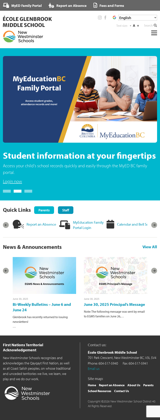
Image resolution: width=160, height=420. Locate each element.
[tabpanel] (80, 120)
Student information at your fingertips (79, 155)
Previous (6, 225)
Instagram (100, 18)
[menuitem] (22, 5)
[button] (150, 25)
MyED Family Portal (26, 5)
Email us (94, 368)
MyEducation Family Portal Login (88, 225)
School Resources (99, 391)
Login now (12, 181)
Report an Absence (71, 5)
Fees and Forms (111, 5)
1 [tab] (7, 191)
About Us (133, 385)
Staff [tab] (65, 210)
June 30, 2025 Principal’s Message (114, 304)
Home (92, 385)
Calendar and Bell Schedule (138, 224)
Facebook (105, 18)
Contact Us (121, 391)
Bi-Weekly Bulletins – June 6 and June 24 (42, 307)
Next (154, 225)
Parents (148, 385)
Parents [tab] (44, 210)
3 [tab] (28, 191)
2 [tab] (17, 191)
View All (149, 246)
